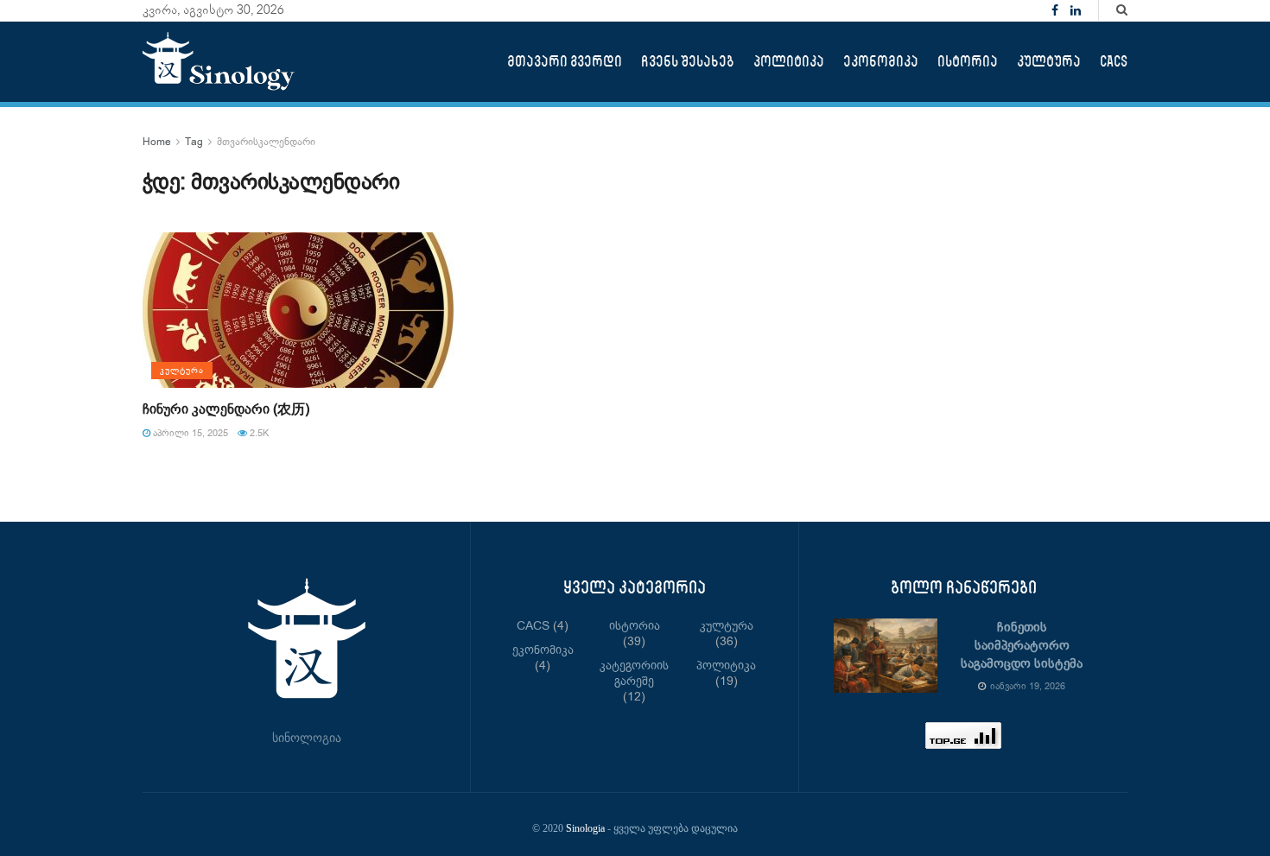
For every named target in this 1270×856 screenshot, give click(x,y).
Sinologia (585, 828)
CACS (1113, 61)
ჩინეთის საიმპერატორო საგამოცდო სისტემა (1022, 645)
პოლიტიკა (788, 61)
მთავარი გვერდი (564, 61)
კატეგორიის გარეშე (634, 673)
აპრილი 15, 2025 (189, 434)
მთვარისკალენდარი (266, 142)
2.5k (258, 434)
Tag (194, 142)
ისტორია (967, 61)
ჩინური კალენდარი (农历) (226, 410)
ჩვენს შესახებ (687, 61)
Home (157, 142)
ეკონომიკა (880, 61)
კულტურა (1049, 61)
